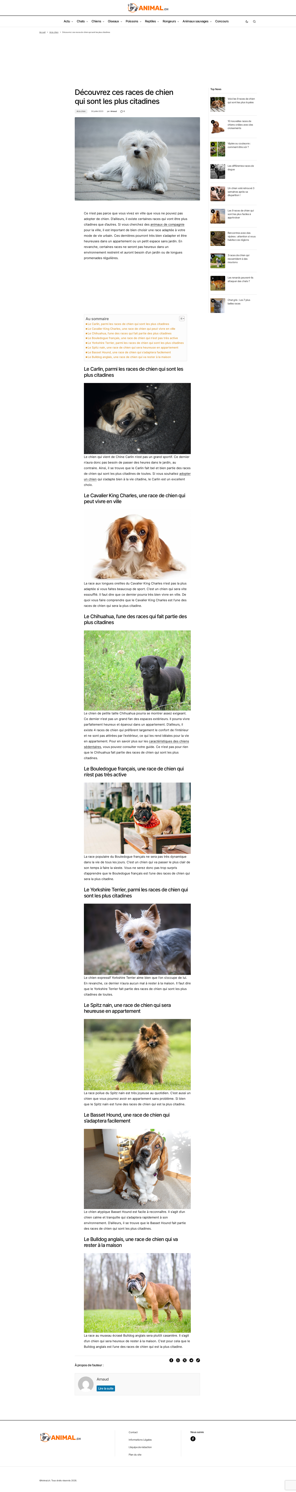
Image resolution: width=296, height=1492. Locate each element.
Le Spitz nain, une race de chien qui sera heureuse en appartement (133, 347)
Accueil (42, 32)
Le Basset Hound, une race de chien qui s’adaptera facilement (129, 352)
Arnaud (103, 1379)
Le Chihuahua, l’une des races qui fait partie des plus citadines (130, 333)
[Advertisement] (148, 57)
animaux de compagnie (167, 224)
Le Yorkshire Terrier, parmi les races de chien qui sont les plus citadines (136, 342)
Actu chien (53, 32)
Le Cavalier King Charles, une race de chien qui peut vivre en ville (131, 328)
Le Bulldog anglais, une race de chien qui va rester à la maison (129, 357)
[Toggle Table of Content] (180, 318)
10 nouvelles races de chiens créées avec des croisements (240, 125)
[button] (247, 21)
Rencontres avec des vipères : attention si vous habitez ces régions (242, 236)
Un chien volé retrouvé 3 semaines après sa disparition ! (241, 192)
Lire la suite (106, 1388)
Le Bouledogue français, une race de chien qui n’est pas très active (133, 338)
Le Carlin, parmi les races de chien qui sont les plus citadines (128, 324)
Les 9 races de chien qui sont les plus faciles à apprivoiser (241, 214)
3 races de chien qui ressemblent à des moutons (238, 259)
